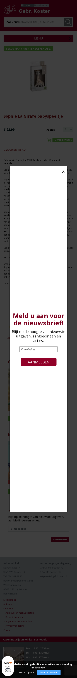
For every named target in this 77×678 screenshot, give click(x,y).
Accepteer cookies (49, 672)
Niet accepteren (27, 672)
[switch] (8, 670)
